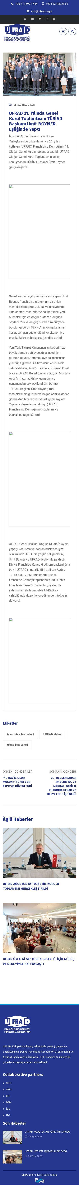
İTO (8, 1115)
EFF (8, 1095)
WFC (8, 1083)
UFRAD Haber (52, 734)
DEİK (9, 1102)
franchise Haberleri (20, 734)
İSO (8, 1108)
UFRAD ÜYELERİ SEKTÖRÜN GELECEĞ (46, 1151)
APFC (9, 1089)
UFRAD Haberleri (24, 104)
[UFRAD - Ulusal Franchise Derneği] (17, 32)
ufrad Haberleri (17, 744)
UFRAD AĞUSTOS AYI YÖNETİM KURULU (47, 1131)
